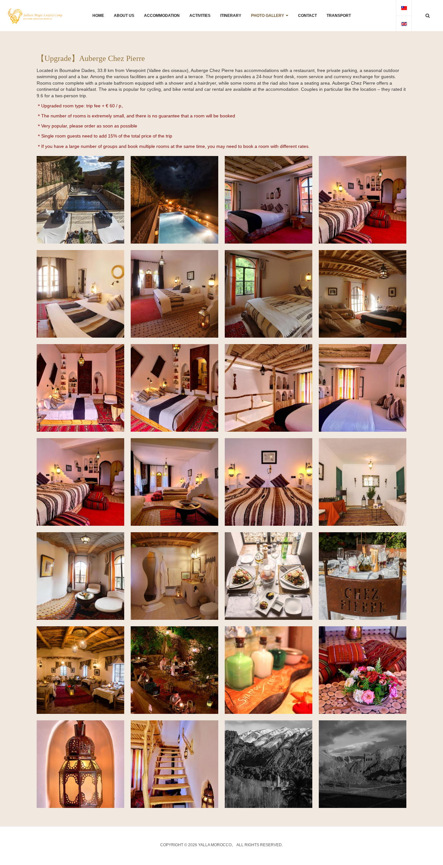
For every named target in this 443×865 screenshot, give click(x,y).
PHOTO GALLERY (268, 15)
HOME (98, 15)
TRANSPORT (339, 15)
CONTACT (307, 15)
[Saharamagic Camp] (34, 16)
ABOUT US (124, 15)
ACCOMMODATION (162, 15)
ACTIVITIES (199, 15)
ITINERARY (230, 15)
